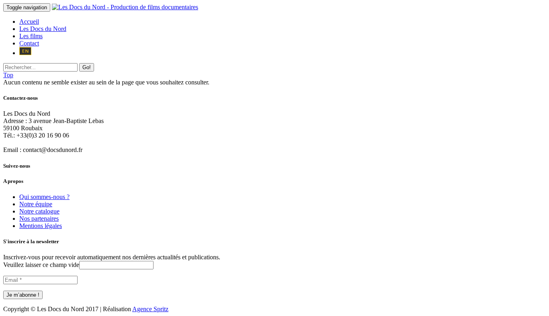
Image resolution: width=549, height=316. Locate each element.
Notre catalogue (39, 211)
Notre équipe (35, 204)
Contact (29, 43)
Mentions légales (40, 225)
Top (8, 75)
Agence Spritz (150, 309)
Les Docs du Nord (42, 28)
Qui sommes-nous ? (44, 196)
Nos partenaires (39, 218)
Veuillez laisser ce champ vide (41, 264)
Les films (31, 36)
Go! (86, 67)
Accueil (29, 21)
